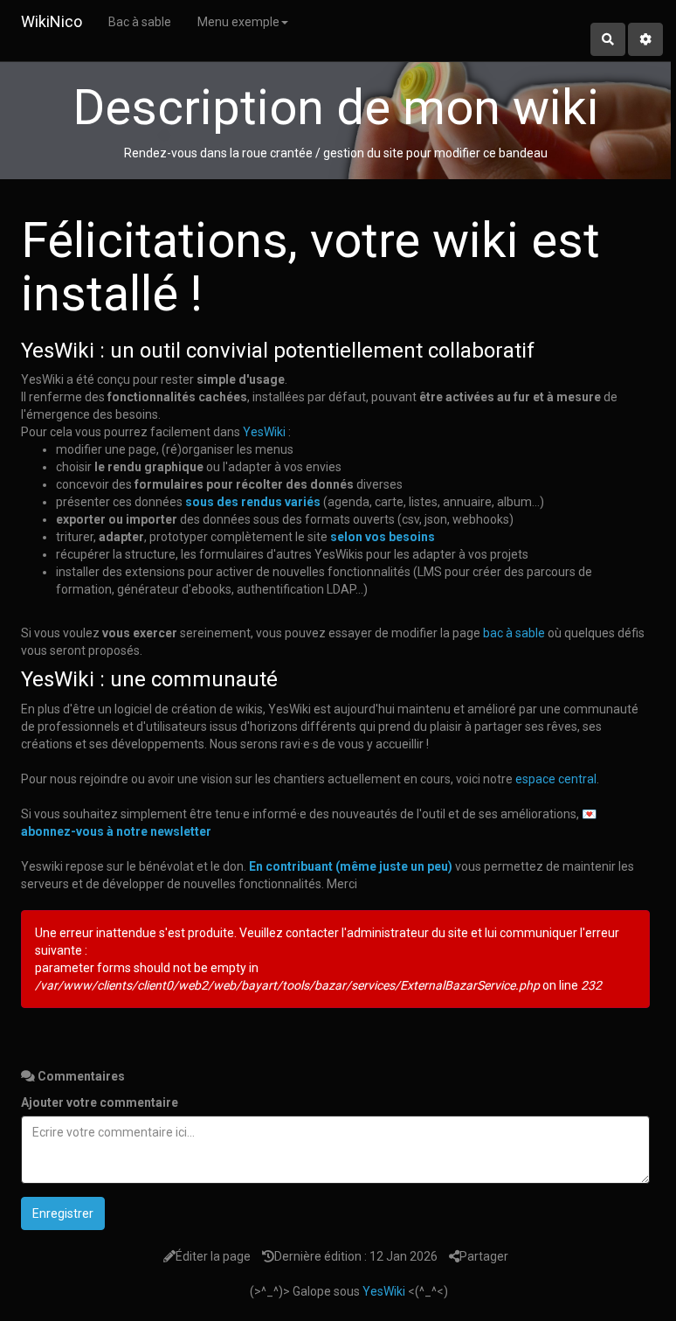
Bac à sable (139, 22)
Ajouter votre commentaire (99, 1102)
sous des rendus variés (253, 502)
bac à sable (514, 633)
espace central (556, 779)
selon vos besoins (382, 537)
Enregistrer (62, 1213)
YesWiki (264, 432)
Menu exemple (238, 22)
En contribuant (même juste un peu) (350, 866)
